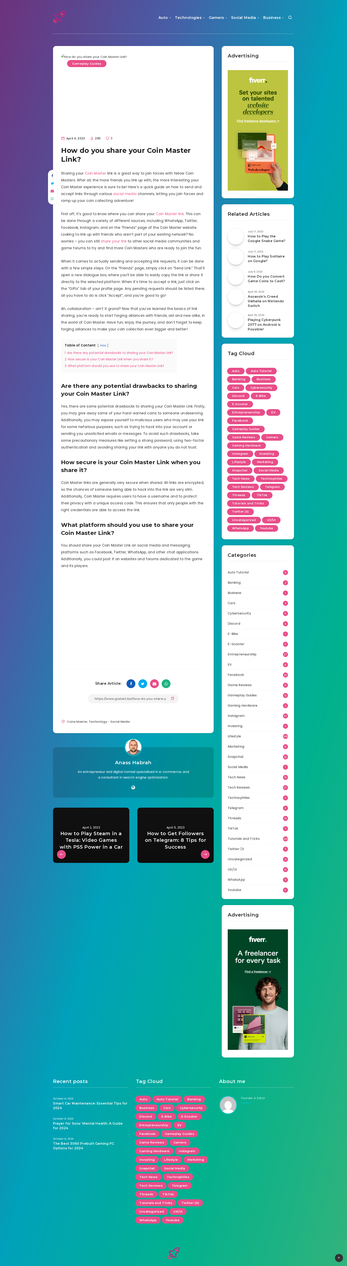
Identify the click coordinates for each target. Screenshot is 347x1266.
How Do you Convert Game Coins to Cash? (266, 279)
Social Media (243, 17)
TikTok (262, 495)
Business (272, 17)
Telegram (272, 487)
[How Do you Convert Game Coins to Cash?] (236, 277)
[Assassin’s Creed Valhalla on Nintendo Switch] (236, 297)
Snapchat (239, 470)
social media (125, 193)
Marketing (265, 462)
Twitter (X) (240, 511)
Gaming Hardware (246, 445)
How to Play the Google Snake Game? (267, 238)
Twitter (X (236, 849)
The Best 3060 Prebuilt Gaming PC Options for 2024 (83, 1146)
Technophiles (272, 478)
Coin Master (95, 173)
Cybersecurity (261, 387)
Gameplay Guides (86, 63)
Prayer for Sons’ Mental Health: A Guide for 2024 (88, 1126)
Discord (238, 396)
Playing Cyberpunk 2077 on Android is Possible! (264, 324)
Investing (266, 454)
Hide (103, 345)
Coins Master (77, 721)
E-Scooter (240, 404)
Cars (235, 387)
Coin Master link (170, 214)
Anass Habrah (133, 762)
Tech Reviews (243, 487)
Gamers (216, 17)
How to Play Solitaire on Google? (266, 258)
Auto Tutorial (261, 371)
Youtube (266, 528)
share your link (114, 241)
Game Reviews (243, 437)
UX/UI (271, 520)
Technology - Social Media (109, 721)
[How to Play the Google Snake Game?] (236, 237)
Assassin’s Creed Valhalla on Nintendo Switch (266, 301)
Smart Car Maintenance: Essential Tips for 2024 (90, 1105)
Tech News (241, 478)
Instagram (240, 454)
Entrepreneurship (246, 412)
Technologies (188, 17)
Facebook (240, 420)
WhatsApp (240, 528)
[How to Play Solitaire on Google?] (236, 257)
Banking (238, 379)
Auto (163, 17)
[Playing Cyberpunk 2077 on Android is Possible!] (236, 320)
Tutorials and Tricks (248, 503)
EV (273, 412)
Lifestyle (239, 462)
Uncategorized (244, 520)
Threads (238, 495)
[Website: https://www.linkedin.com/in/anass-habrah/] (133, 788)
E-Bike (261, 396)
